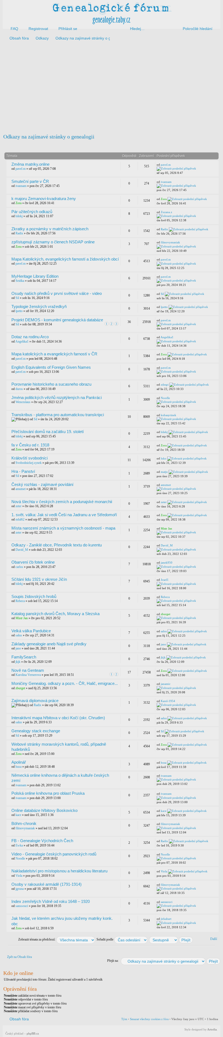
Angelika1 (22, 341)
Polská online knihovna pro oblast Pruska (48, 793)
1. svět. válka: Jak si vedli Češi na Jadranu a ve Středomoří (64, 514)
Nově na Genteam (27, 670)
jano (18, 648)
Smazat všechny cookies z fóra (149, 1019)
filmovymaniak (170, 242)
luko (163, 458)
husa (18, 767)
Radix (19, 233)
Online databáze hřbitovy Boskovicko (44, 810)
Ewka (19, 845)
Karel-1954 (168, 701)
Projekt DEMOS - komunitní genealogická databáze (57, 320)
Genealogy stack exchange (35, 730)
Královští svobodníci (29, 458)
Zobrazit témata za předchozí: (37, 939)
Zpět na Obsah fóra (19, 957)
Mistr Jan (166, 528)
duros (19, 389)
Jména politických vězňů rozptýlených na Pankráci (56, 397)
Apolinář (18, 762)
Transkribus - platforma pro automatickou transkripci (57, 414)
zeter (18, 506)
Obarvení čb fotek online (33, 562)
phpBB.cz (33, 1033)
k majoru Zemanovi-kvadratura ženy (43, 198)
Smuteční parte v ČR (30, 181)
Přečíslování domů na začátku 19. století (47, 431)
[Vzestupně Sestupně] (171, 939)
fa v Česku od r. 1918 (30, 445)
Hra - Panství (23, 471)
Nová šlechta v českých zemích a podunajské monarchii (61, 501)
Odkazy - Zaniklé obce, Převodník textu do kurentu (56, 545)
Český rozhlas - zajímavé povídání (42, 484)
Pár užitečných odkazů (31, 211)
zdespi (165, 384)
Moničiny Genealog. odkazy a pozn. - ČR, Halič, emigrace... (64, 683)
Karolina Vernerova (28, 675)
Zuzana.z (166, 212)
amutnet (21, 489)
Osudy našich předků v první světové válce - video (56, 293)
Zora (18, 203)
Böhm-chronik (23, 823)
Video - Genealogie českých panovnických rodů (53, 854)
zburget (165, 614)
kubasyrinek (168, 415)
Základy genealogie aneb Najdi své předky (48, 644)
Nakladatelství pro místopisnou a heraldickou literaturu (59, 871)
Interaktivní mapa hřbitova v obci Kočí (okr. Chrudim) (58, 717)
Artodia (212, 1029)
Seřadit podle (105, 939)
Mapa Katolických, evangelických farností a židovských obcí (65, 259)
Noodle (165, 398)
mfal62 (20, 519)
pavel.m (21, 169)
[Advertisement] (111, 87)
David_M (22, 550)
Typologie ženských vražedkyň (39, 306)
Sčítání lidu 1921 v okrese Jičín (39, 579)
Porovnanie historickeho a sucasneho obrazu (51, 384)
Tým (124, 1019)
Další (213, 939)
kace (18, 815)
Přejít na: (113, 961)
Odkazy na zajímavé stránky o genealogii (48, 137)
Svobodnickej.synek (29, 463)
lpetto (19, 311)
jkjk (18, 662)
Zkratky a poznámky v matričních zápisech (49, 228)
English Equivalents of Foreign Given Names (51, 367)
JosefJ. (165, 579)
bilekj (19, 216)
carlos (19, 567)
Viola (19, 876)
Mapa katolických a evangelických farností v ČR (54, 354)
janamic (166, 683)
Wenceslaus (23, 402)
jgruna (20, 889)
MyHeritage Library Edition (34, 276)
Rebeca (20, 601)
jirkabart (166, 918)
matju (164, 471)
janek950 (166, 562)
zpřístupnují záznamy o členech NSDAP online (53, 242)
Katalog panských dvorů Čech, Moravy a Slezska (55, 613)
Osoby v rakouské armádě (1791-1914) (46, 884)
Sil (17, 298)
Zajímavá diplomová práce (34, 700)
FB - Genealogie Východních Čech (42, 840)
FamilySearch (23, 657)
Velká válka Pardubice (31, 630)
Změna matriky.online (30, 164)
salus (19, 635)
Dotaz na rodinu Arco (30, 336)
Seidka (20, 281)
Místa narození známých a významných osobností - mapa (63, 528)
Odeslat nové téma (23, 145)
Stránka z (180, 145)
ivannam (21, 186)
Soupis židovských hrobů (33, 596)
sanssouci (22, 906)
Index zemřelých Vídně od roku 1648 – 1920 (50, 901)
